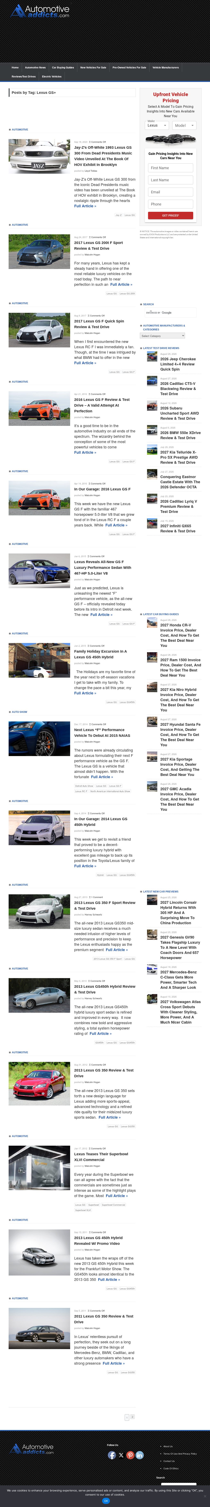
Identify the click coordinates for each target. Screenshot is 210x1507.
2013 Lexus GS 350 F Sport (108, 958)
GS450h (99, 1042)
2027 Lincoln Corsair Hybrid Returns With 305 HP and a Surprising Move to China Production (178, 912)
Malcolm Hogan (92, 254)
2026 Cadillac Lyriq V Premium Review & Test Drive (178, 506)
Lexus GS (130, 215)
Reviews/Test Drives (24, 76)
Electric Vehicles (52, 76)
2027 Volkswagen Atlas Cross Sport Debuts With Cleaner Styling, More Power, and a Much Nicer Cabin (180, 1012)
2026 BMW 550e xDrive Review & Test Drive (180, 435)
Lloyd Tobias (91, 170)
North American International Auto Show (110, 791)
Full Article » (85, 206)
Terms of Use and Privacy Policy (180, 1453)
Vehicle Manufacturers (166, 67)
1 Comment (97, 897)
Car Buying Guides (63, 67)
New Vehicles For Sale (93, 67)
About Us (168, 1446)
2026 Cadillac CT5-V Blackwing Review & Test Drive (178, 388)
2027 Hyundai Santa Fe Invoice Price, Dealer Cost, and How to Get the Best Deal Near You (180, 734)
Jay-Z (119, 215)
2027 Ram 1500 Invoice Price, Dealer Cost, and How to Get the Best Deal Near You (180, 667)
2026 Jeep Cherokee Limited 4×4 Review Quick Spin (178, 364)
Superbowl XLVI (83, 1210)
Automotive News (35, 67)
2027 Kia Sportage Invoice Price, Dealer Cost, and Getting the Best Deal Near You (179, 766)
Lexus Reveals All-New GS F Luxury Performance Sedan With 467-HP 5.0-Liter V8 (102, 567)
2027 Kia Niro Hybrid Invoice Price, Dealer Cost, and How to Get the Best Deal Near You (179, 700)
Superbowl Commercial (113, 1204)
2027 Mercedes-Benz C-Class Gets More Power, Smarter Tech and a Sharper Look (178, 979)
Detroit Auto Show (84, 785)
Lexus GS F (129, 371)
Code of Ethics (171, 1468)
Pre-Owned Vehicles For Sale (129, 67)
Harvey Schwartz (93, 914)
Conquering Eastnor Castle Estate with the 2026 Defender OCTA (180, 482)
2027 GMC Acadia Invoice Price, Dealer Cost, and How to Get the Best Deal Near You (179, 799)
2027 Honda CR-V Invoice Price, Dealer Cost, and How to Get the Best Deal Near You (179, 635)
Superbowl (93, 1204)
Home (15, 67)
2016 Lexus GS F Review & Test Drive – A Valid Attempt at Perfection (102, 405)
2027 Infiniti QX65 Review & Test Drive (177, 528)
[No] (205, 1496)
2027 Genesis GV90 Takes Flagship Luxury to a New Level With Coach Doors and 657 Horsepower (180, 947)
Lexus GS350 (128, 1126)
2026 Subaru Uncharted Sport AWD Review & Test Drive (179, 413)
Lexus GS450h (127, 702)
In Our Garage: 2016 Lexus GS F (102, 489)
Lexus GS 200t (127, 293)
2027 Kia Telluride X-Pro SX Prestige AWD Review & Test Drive (179, 457)
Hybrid (100, 875)
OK (106, 1500)
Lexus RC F (81, 791)
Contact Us (169, 1461)
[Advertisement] (137, 34)
